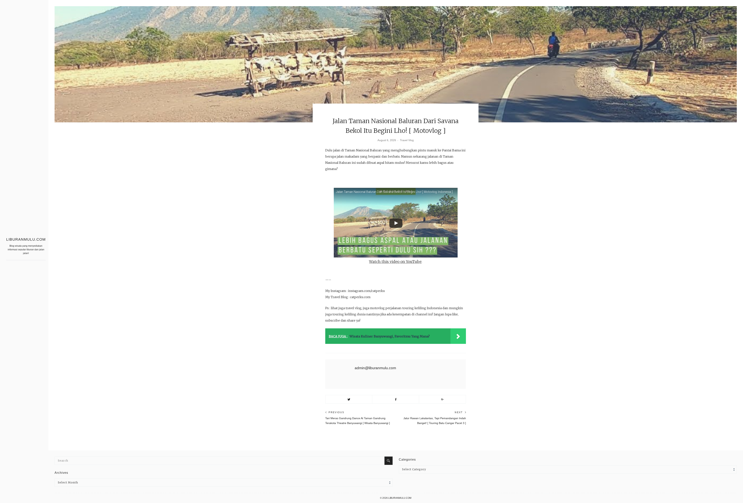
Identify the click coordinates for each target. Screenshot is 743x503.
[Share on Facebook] (395, 399)
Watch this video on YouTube (395, 261)
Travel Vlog (407, 140)
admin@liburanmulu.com (375, 368)
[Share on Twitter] (348, 399)
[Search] (388, 461)
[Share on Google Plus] (442, 399)
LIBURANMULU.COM (26, 239)
